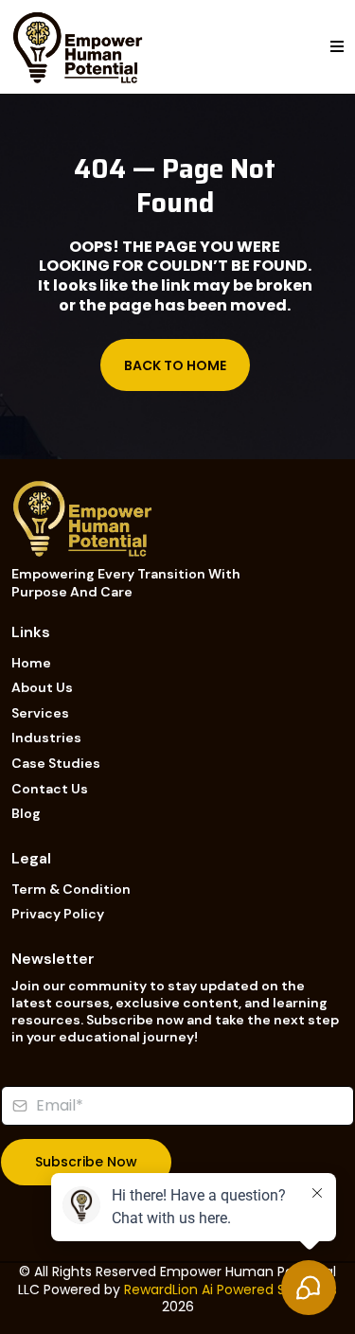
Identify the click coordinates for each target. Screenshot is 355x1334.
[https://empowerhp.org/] (77, 46)
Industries (46, 737)
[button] (337, 47)
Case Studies (55, 763)
